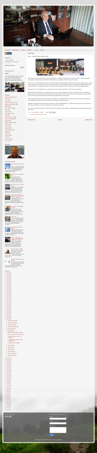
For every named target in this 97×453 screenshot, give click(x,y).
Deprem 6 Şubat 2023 (10, 102)
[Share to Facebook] (53, 112)
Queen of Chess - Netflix (17, 249)
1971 (8, 409)
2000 (8, 361)
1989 (8, 383)
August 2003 (11, 328)
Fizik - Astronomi (9, 108)
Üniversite (7, 139)
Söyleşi (6, 131)
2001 (8, 359)
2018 (8, 289)
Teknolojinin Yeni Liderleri (14, 342)
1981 (8, 399)
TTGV (6, 137)
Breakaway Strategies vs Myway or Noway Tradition (17, 195)
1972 (8, 407)
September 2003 (12, 326)
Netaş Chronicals (9, 122)
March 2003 (11, 351)
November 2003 (12, 322)
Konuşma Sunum (39, 114)
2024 (8, 277)
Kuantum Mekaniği (9, 118)
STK (6, 133)
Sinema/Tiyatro (8, 129)
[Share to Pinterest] (55, 112)
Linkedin (23, 50)
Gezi (6, 109)
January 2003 (11, 355)
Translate (16, 62)
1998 (8, 365)
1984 (8, 393)
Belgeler (30, 50)
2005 (8, 315)
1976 (8, 405)
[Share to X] (52, 112)
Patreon (42, 50)
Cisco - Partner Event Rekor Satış (16, 334)
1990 (8, 381)
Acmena (36, 50)
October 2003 (11, 324)
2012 (8, 301)
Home (60, 120)
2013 (8, 299)
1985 (8, 391)
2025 (8, 275)
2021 (8, 283)
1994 (8, 373)
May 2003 (10, 347)
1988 (8, 385)
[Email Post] (46, 112)
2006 (8, 312)
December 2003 (12, 320)
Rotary (6, 126)
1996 (8, 369)
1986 (8, 389)
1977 (8, 403)
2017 (8, 291)
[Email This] (49, 112)
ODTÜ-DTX (14, 216)
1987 (8, 387)
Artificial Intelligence (9, 97)
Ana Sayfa (7, 50)
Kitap (6, 115)
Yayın (45, 114)
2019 (8, 287)
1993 (8, 375)
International (8, 113)
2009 (8, 306)
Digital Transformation (10, 104)
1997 (8, 367)
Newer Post (31, 120)
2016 (8, 293)
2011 (8, 303)
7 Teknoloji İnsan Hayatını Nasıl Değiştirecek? (15, 340)
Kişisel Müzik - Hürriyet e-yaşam (15, 332)
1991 (8, 379)
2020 (8, 285)
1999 (8, 363)
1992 (8, 377)
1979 (8, 401)
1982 (8, 397)
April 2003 (10, 349)
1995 (8, 371)
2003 (8, 318)
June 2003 (10, 345)
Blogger (60, 439)
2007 (8, 311)
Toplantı (7, 135)
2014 (8, 297)
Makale (6, 120)
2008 (8, 309)
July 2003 (10, 330)
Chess (6, 98)
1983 (8, 395)
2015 (8, 295)
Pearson (7, 124)
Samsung (7, 128)
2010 (8, 305)
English (6, 106)
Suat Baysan (15, 50)
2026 (8, 273)
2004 (8, 317)
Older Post (88, 120)
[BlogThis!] (51, 112)
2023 (8, 279)
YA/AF (7, 73)
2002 (8, 357)
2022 (8, 281)
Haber (6, 111)
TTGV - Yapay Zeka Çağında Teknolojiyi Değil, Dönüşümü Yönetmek (17, 238)
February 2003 (11, 353)
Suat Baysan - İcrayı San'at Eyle (25, 8)
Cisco (33, 114)
